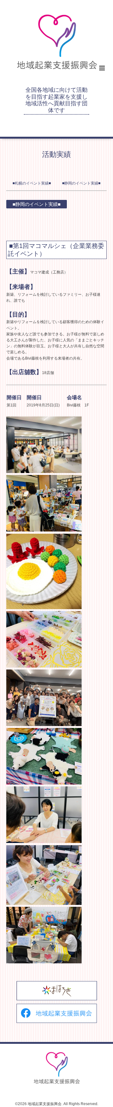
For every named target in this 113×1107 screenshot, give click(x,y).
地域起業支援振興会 (45, 1104)
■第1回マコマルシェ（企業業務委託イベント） (56, 249)
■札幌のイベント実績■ (32, 183)
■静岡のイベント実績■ (81, 183)
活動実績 (56, 154)
